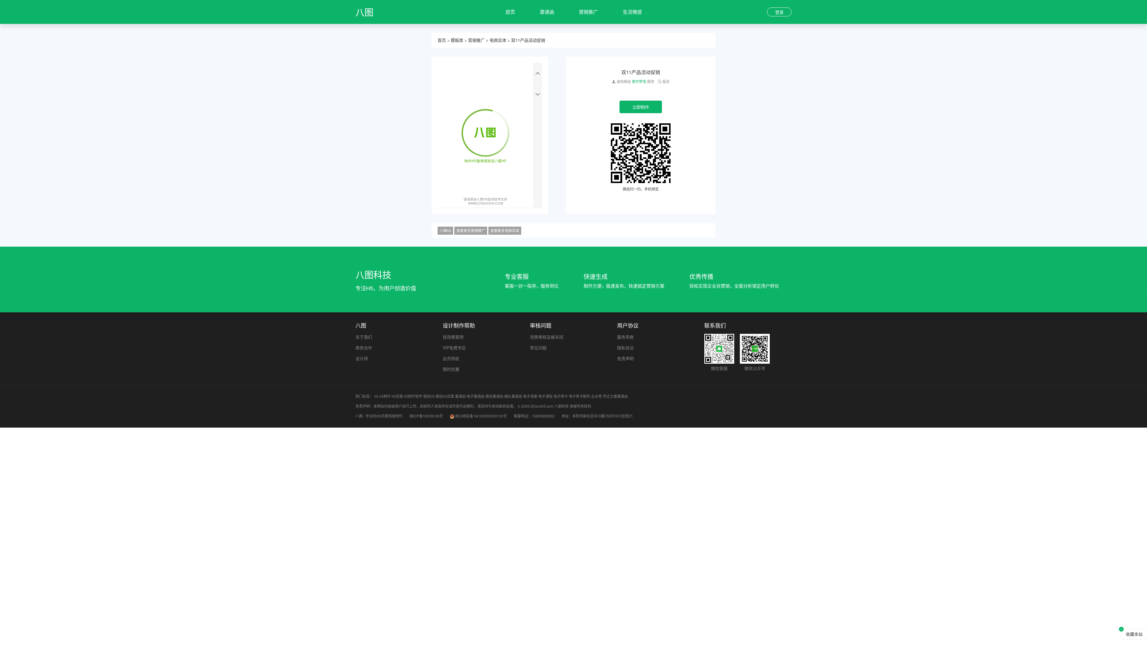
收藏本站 (1134, 634)
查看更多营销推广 (470, 230)
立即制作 (640, 107)
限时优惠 (451, 369)
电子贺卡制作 (579, 396)
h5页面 (397, 396)
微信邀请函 (494, 396)
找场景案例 (453, 337)
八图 (364, 11)
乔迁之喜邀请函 (615, 396)
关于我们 (363, 337)
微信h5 (429, 396)
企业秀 (596, 396)
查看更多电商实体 (504, 230)
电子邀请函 (475, 396)
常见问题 (538, 348)
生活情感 (632, 11)
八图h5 (445, 230)
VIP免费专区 (454, 348)
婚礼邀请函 (513, 396)
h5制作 (385, 396)
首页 (510, 11)
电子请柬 (530, 396)
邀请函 (547, 11)
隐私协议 (625, 348)
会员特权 (451, 358)
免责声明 (625, 358)
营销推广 (588, 11)
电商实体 (498, 40)
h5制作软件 (413, 396)
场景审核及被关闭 (546, 337)
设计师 (361, 358)
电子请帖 (545, 396)
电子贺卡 (560, 396)
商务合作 (363, 348)
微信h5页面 (445, 396)
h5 (376, 396)
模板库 (457, 40)
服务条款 (625, 337)
